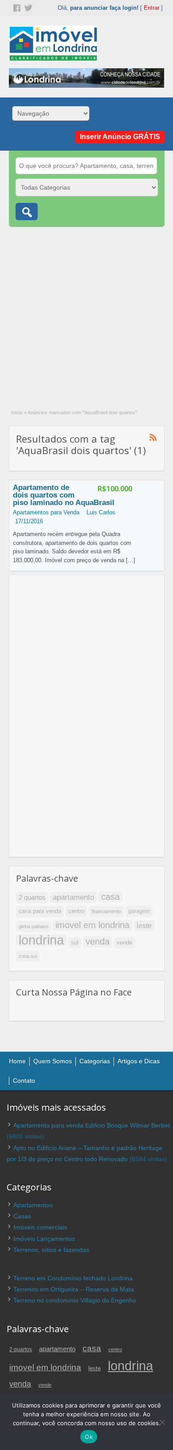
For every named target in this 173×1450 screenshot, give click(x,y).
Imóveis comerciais (40, 1227)
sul (75, 942)
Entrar (151, 7)
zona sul (28, 956)
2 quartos (32, 897)
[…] (130, 560)
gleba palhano (33, 926)
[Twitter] (27, 7)
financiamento (106, 911)
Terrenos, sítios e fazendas (51, 1249)
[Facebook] (16, 7)
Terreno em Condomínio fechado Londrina (73, 1278)
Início (17, 412)
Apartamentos (33, 1205)
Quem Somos (52, 1061)
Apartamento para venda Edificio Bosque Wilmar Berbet (91, 1125)
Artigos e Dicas (139, 1061)
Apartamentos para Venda (46, 512)
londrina (41, 940)
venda (98, 941)
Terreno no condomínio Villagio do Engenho (74, 1300)
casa (110, 897)
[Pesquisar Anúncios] (27, 211)
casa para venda (40, 911)
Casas (22, 1216)
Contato (24, 1080)
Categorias (94, 1061)
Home (17, 1061)
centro (76, 911)
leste (144, 925)
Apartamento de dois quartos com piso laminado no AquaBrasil (63, 495)
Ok (89, 1436)
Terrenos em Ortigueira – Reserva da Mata (73, 1289)
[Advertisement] (86, 313)
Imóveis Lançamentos (44, 1238)
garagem (139, 911)
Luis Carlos (100, 512)
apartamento (73, 897)
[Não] (161, 1422)
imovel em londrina (92, 925)
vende (124, 942)
